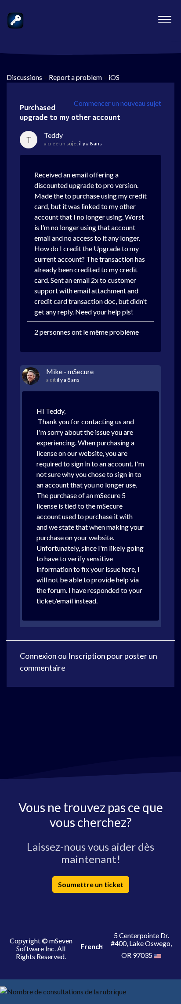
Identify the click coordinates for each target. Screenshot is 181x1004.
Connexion (38, 656)
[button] (164, 17)
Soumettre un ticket (90, 884)
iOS (114, 77)
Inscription (86, 656)
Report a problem (75, 77)
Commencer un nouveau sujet (117, 103)
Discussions (24, 77)
